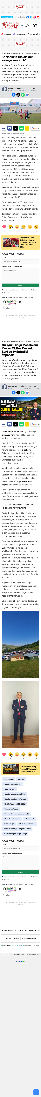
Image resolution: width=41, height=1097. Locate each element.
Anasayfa (7, 34)
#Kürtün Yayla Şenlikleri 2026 (15, 804)
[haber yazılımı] (20, 961)
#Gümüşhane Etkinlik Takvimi (15, 799)
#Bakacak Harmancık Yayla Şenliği (17, 814)
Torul (14, 946)
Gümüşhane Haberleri (10, 53)
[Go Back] (36, 1092)
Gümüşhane (21, 34)
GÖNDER (20, 285)
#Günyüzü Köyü (10, 789)
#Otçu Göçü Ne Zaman (27, 824)
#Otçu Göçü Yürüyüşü (12, 819)
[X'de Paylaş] (15, 128)
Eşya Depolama (30, 930)
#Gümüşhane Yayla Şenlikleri (14, 794)
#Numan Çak (29, 819)
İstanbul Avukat (7, 930)
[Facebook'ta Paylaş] (9, 128)
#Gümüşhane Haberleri (12, 784)
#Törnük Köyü (9, 824)
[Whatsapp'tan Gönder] (21, 128)
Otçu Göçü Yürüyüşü (11, 456)
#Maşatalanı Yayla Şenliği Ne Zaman (17, 829)
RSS (6, 955)
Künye (17, 17)
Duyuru (23, 341)
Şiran (19, 946)
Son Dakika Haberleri (29, 938)
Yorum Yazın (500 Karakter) (12, 266)
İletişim (22, 17)
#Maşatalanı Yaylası (11, 809)
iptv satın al (19, 930)
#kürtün (21, 779)
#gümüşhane (9, 779)
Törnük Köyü (25, 450)
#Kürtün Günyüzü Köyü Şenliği (15, 834)
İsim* (4, 258)
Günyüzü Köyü (9, 435)
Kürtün (20, 431)
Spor (22, 53)
